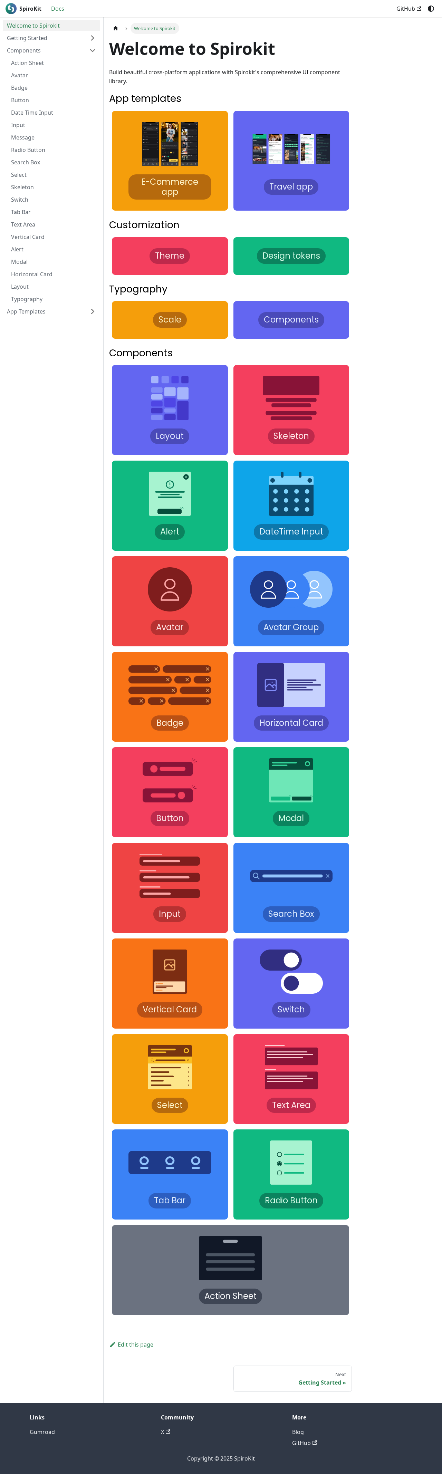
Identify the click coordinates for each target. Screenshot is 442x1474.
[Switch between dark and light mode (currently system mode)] (430, 8)
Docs (57, 8)
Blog (298, 1432)
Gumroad (42, 1432)
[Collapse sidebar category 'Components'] (92, 50)
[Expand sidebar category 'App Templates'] (92, 311)
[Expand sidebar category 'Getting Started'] (92, 38)
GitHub (405, 8)
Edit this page (135, 1344)
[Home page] (115, 28)
